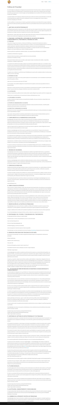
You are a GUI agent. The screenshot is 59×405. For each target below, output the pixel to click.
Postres (46, 2)
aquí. (25, 346)
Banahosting (33, 230)
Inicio (42, 2)
